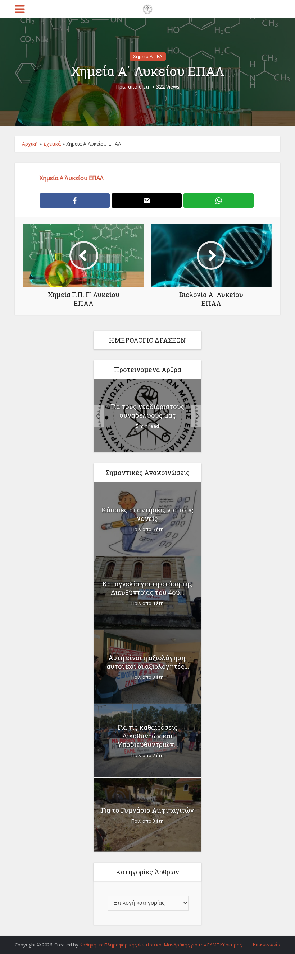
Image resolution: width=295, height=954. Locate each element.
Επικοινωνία (266, 944)
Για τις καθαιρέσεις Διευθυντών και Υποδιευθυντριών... (147, 736)
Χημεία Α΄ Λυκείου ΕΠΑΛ (72, 178)
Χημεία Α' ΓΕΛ (147, 56)
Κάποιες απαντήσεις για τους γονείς (147, 514)
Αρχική (30, 143)
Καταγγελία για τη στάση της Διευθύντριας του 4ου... (147, 588)
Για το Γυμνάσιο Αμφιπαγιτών (147, 810)
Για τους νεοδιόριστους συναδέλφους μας (148, 410)
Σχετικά (52, 143)
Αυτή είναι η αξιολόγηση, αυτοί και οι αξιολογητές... (147, 662)
